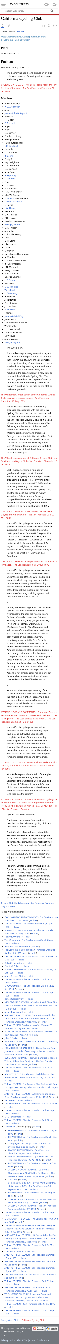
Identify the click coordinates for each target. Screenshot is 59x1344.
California (20, 31)
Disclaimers (43, 1340)
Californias (9, 1126)
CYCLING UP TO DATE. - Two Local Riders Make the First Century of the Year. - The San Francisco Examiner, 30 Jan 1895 (29, 88)
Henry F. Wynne (12, 342)
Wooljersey (19, 4)
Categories (6, 1320)
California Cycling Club (32, 1320)
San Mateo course (13, 1100)
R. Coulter (9, 155)
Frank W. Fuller (11, 966)
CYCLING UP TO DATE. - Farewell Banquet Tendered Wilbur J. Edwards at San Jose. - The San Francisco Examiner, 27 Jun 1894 (30, 1061)
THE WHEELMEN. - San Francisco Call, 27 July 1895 (29, 1303)
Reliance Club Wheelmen (17, 946)
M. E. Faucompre (12, 1116)
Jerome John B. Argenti (15, 113)
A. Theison (9, 309)
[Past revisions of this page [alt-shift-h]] (49, 25)
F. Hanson (9, 198)
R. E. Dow (12, 1179)
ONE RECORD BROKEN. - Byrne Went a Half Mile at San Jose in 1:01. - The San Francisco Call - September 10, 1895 (32, 1186)
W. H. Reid (9, 289)
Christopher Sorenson (15, 1251)
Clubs (16, 1320)
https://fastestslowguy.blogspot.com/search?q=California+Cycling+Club (23, 38)
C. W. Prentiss (11, 286)
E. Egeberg (9, 178)
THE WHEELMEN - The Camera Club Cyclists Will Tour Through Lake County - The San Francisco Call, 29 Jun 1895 (31, 1087)
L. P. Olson (9, 280)
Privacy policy (8, 1340)
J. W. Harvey (10, 208)
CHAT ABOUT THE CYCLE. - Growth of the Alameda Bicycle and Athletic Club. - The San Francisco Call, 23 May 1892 (27, 514)
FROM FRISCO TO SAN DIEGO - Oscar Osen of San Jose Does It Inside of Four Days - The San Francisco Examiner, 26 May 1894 (30, 1051)
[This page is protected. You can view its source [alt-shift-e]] (43, 25)
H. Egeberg (10, 175)
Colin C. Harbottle (13, 201)
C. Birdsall (9, 123)
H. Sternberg (10, 293)
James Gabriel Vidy (13, 316)
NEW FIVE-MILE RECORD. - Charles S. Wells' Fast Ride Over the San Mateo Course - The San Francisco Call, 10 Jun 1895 (30, 1005)
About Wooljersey (26, 1340)
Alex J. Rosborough (13, 1012)
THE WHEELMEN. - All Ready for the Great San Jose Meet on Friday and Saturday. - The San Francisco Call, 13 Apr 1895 (29, 1228)
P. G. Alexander (12, 106)
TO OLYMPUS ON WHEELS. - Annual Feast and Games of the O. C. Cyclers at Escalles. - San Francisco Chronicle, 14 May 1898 (27, 1297)
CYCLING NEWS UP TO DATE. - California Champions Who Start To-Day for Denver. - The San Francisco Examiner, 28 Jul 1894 (31, 1173)
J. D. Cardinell (11, 145)
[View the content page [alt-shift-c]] (2, 25)
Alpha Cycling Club (13, 976)
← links (33, 920)
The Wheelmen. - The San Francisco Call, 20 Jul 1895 (30, 1103)
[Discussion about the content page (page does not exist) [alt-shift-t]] (9, 25)
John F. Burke (11, 1038)
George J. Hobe (12, 224)
